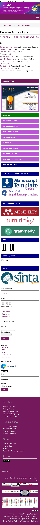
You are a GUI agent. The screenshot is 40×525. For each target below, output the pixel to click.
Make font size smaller (3, 303)
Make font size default (7, 303)
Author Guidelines (9, 429)
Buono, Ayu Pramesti (7, 71)
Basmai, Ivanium (6, 49)
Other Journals (7, 354)
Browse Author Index (23, 25)
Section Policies (8, 409)
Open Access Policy (10, 416)
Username (4, 379)
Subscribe (9, 293)
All (38, 37)
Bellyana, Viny (5, 64)
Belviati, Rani (5, 66)
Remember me (7, 386)
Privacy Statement (9, 434)
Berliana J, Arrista (6, 68)
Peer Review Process (10, 411)
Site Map (6, 448)
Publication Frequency (11, 414)
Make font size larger (10, 303)
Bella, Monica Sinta (7, 61)
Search (10, 25)
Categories (6, 357)
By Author (5, 350)
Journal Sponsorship (10, 443)
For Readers (6, 312)
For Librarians (7, 316)
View (3, 293)
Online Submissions (10, 426)
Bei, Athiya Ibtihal (6, 56)
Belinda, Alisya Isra (7, 59)
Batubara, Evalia (6, 54)
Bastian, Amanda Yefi (7, 52)
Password (4, 383)
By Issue (5, 347)
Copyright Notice (9, 431)
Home (4, 25)
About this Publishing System (13, 451)
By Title (4, 352)
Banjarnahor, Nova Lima (8, 47)
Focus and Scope (9, 406)
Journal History (8, 446)
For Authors (6, 314)
